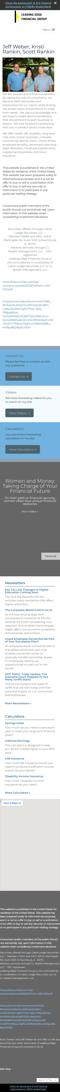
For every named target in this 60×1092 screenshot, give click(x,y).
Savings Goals (14, 723)
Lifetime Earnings (17, 740)
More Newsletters (18, 703)
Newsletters (15, 583)
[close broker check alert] (55, 3)
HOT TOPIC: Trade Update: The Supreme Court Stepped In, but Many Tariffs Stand (26, 677)
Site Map (5, 1068)
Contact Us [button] (17, 376)
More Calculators (17, 792)
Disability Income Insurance (24, 776)
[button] (49, 30)
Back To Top (46, 1080)
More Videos (30, 511)
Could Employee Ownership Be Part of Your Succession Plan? (29, 640)
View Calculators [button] (21, 449)
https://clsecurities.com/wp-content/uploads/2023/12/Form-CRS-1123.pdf (26, 285)
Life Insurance (14, 758)
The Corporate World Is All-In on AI (28, 610)
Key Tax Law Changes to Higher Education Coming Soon (27, 591)
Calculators (14, 716)
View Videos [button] (18, 413)
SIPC (39, 236)
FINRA (25, 236)
